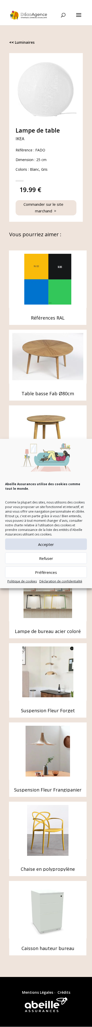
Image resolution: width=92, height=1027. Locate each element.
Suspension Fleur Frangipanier (48, 790)
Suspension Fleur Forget (48, 710)
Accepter (46, 544)
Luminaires (24, 42)
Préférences (46, 572)
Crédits (63, 992)
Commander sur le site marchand (43, 207)
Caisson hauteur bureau (47, 948)
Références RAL (48, 318)
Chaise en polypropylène (48, 869)
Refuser (46, 558)
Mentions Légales (37, 992)
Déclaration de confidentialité (60, 581)
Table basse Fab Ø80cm (47, 393)
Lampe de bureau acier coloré (48, 631)
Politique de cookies (22, 581)
